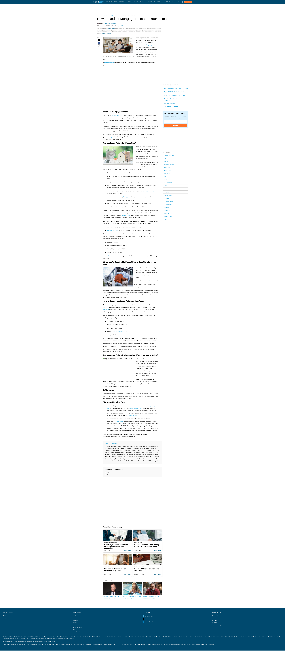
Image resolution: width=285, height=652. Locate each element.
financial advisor (109, 62)
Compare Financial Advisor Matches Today (176, 88)
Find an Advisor (188, 2)
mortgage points (116, 115)
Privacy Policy (215, 618)
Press (74, 629)
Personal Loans (168, 204)
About (74, 618)
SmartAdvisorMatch (77, 631)
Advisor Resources (169, 155)
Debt (165, 177)
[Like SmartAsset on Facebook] (143, 616)
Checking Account (169, 164)
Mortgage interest (119, 421)
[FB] (99, 43)
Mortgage (109, 1)
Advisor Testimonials (77, 627)
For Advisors (157, 1)
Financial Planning (133, 1)
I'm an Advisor (178, 2)
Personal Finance (168, 201)
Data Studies (167, 174)
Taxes (115, 1)
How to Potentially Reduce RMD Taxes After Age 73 (132, 597)
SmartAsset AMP (77, 625)
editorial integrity (111, 28)
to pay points (127, 197)
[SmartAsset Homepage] (99, 2)
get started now (132, 415)
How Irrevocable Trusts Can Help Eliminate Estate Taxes (151, 597)
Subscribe (175, 125)
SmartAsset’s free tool (135, 408)
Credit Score (167, 170)
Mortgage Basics (112, 15)
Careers (5, 618)
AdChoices (214, 620)
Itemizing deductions (112, 230)
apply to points (126, 215)
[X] (99, 40)
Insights (166, 186)
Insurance (166, 189)
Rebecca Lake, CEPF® (111, 443)
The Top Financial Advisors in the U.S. (174, 96)
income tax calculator (114, 256)
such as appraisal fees (149, 191)
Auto (165, 158)
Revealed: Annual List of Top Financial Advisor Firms (111, 597)
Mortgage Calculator (170, 103)
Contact (5, 615)
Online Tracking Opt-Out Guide (219, 625)
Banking (142, 1)
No (107, 474)
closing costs (111, 137)
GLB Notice (214, 622)
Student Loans (168, 216)
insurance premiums (118, 331)
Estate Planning (168, 180)
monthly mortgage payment (147, 45)
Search (74, 615)
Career (166, 161)
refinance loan (152, 281)
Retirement (122, 1)
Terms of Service (216, 615)
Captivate (75, 622)
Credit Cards (167, 167)
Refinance (166, 207)
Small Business (168, 213)
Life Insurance (168, 195)
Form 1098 (106, 309)
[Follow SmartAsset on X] (143, 619)
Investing (149, 1)
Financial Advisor (168, 183)
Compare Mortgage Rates (171, 106)
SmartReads (166, 1)
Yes (107, 472)
